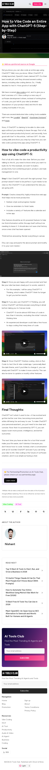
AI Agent (5, 736)
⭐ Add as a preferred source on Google (18, 64)
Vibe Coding (8, 504)
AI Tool (18, 504)
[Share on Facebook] (20, 512)
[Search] (30, 4)
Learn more (10, 480)
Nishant (10, 36)
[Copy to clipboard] (43, 512)
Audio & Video (7, 733)
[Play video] (24, 343)
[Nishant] (4, 36)
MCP (4, 723)
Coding (5, 743)
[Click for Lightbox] (24, 264)
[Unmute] (35, 354)
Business (5, 740)
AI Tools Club (15, 762)
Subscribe (37, 4)
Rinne (41, 762)
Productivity (7, 730)
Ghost (34, 762)
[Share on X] (5, 512)
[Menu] (45, 4)
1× (16, 354)
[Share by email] (36, 512)
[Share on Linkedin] (28, 512)
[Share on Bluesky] (13, 512)
